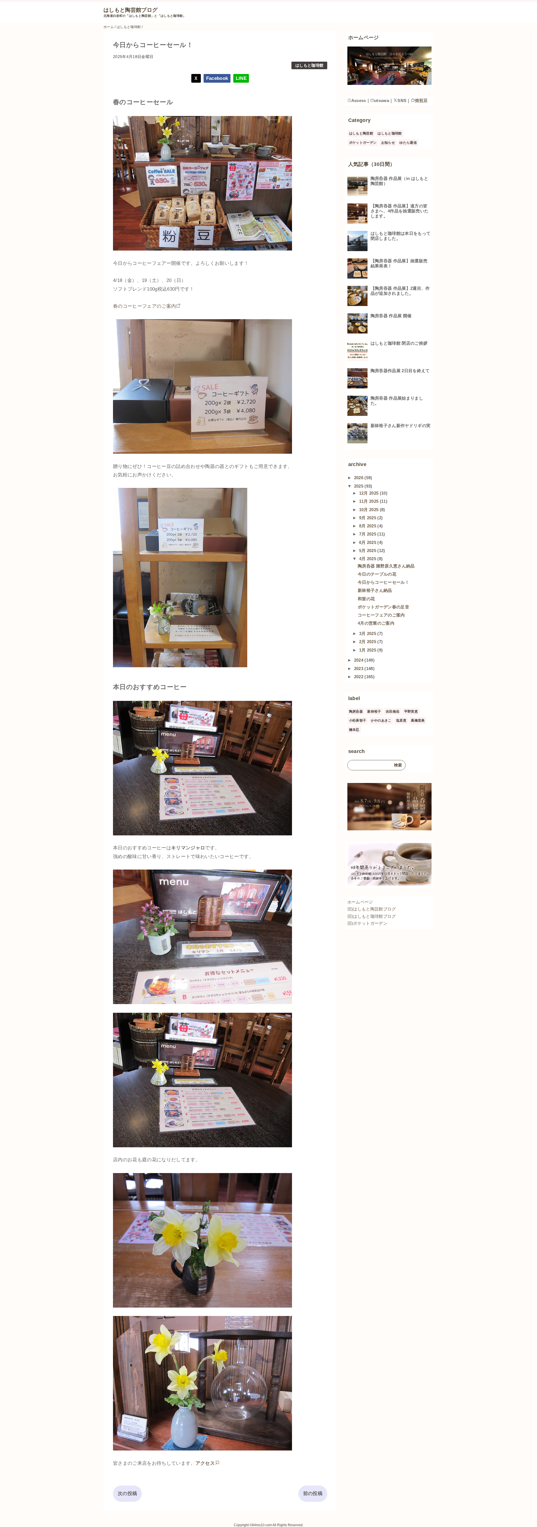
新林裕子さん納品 (375, 590)
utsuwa (381, 100)
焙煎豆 (421, 100)
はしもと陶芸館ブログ (130, 10)
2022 (359, 676)
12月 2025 (369, 493)
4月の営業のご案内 (376, 623)
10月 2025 (369, 509)
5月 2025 (368, 550)
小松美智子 (357, 720)
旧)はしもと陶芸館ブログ (371, 909)
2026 (359, 477)
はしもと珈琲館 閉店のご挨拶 (399, 343)
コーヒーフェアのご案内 (381, 615)
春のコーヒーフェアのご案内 (144, 306)
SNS (401, 100)
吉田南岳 (392, 711)
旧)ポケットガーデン (367, 923)
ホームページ (360, 902)
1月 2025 (368, 650)
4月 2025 (368, 558)
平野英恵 (411, 711)
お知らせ (388, 143)
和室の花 (366, 598)
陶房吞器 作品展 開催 (391, 315)
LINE (241, 78)
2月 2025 (368, 641)
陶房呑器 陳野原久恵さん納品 (386, 566)
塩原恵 (401, 720)
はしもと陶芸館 (361, 133)
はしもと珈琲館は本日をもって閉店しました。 (401, 236)
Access (358, 100)
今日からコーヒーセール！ (383, 582)
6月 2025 (368, 542)
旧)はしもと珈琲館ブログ (371, 916)
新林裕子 (374, 711)
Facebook (217, 78)
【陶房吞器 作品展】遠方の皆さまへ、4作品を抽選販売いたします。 (400, 210)
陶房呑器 (356, 711)
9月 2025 (368, 517)
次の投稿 (127, 1493)
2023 (359, 668)
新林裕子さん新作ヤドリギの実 (401, 425)
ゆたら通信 (408, 143)
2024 (359, 660)
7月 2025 (368, 534)
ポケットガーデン (363, 143)
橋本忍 (354, 730)
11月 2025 (369, 501)
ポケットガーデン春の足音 (383, 606)
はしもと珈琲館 (309, 65)
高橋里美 (418, 720)
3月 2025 (368, 633)
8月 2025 (368, 525)
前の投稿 (312, 1493)
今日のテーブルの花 (377, 574)
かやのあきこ (381, 720)
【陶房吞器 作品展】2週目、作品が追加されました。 (400, 291)
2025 (359, 486)
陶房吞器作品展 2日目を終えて (400, 370)
